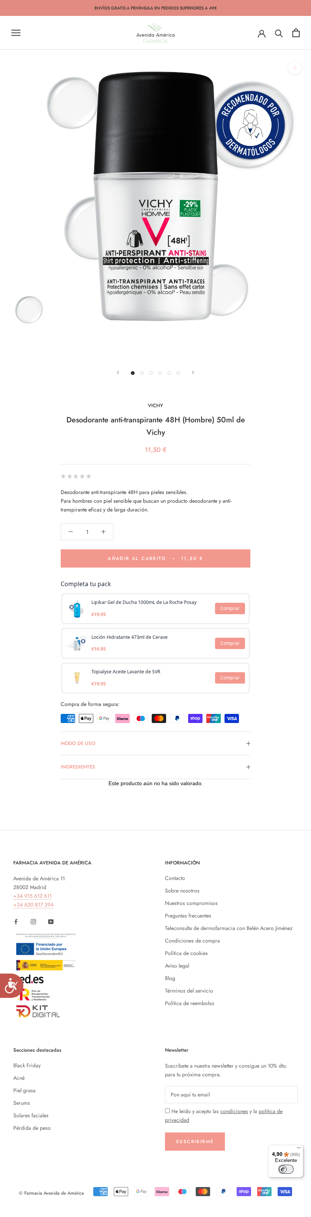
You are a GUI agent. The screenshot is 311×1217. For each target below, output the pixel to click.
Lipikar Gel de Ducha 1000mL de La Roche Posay (143, 602)
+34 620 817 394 (33, 904)
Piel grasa (24, 1090)
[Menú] (298, 1149)
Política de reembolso (189, 1003)
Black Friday (27, 1065)
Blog (170, 978)
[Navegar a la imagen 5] (169, 373)
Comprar (230, 608)
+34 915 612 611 (32, 896)
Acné (19, 1078)
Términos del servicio (189, 990)
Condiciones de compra (192, 940)
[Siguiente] (193, 372)
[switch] (286, 1169)
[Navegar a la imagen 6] (178, 373)
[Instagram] (33, 921)
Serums (21, 1103)
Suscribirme (195, 1141)
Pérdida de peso (32, 1128)
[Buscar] (279, 33)
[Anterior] (118, 372)
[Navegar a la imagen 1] (133, 373)
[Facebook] (16, 921)
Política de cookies (186, 953)
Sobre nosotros (182, 890)
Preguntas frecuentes (188, 915)
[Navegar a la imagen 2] (142, 373)
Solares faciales (31, 1115)
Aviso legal (177, 965)
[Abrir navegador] (15, 33)
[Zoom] (295, 67)
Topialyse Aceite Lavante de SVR (125, 671)
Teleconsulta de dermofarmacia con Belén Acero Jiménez (228, 928)
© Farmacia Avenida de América (51, 1193)
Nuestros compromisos (191, 903)
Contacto (175, 878)
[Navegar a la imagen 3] (151, 373)
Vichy (155, 405)
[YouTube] (50, 921)
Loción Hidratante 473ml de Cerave (129, 637)
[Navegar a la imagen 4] (160, 373)
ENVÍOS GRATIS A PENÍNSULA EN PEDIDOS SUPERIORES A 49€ (155, 8)
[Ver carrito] (296, 32)
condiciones (234, 1111)
